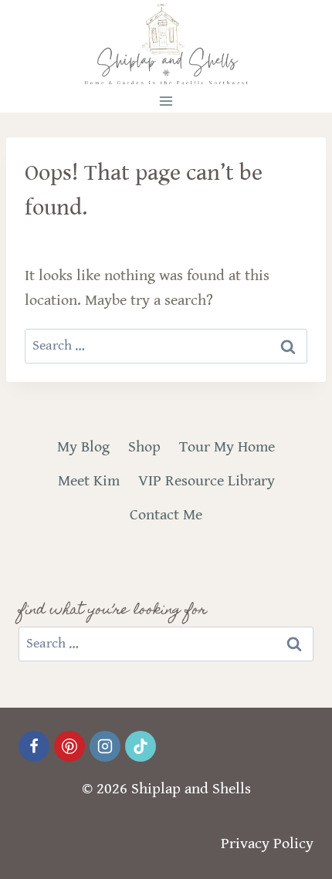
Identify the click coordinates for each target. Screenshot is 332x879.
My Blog (83, 447)
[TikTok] (140, 746)
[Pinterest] (69, 746)
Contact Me (166, 515)
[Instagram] (105, 746)
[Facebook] (34, 746)
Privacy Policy (267, 844)
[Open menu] (166, 101)
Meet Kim (89, 481)
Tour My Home (227, 447)
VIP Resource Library (206, 481)
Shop (144, 447)
